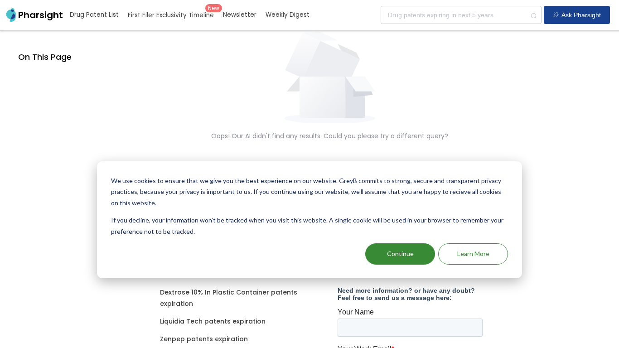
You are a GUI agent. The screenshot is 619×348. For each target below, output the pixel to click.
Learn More (473, 253)
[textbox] (461, 15)
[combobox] (461, 15)
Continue (400, 253)
